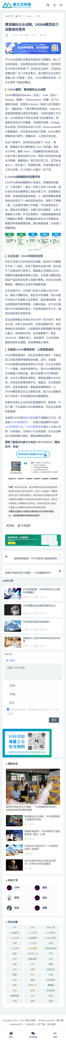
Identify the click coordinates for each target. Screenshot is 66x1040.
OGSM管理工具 (14, 427)
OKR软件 (32, 938)
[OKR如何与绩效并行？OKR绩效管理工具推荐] (14, 850)
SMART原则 (50, 938)
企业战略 (15, 948)
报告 (33, 975)
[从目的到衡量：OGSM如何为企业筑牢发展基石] (12, 593)
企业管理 (33, 948)
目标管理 (51, 980)
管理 (15, 985)
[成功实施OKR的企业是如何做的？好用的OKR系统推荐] (14, 865)
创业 (15, 954)
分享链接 (25, 526)
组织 (15, 991)
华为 (51, 954)
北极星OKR (32, 954)
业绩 (15, 943)
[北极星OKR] (7, 35)
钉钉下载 (41, 1024)
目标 (33, 980)
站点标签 (30, 1024)
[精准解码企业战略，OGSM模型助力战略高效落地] (14, 820)
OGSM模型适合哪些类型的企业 (39, 606)
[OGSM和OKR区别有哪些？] (12, 626)
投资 (15, 975)
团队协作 (33, 959)
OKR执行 (14, 933)
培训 (51, 959)
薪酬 (15, 1001)
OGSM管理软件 (19, 422)
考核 (33, 996)
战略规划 (51, 970)
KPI (14, 927)
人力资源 (33, 943)
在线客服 (33, 1037)
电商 (15, 980)
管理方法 (33, 985)
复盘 (15, 964)
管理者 (51, 985)
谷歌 (51, 1001)
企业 (51, 943)
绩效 (33, 991)
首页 (20, 16)
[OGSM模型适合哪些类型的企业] (12, 610)
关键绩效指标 (51, 948)
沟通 (51, 975)
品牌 (15, 959)
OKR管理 (14, 938)
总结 (15, 970)
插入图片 (10, 661)
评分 (33, 1001)
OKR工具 (51, 927)
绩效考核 (15, 996)
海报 (11, 526)
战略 (33, 970)
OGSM (29, 16)
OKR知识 (51, 933)
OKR (32, 927)
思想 (51, 964)
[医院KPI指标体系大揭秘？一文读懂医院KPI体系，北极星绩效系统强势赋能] (33, 787)
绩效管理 (51, 991)
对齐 (33, 964)
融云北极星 (29, 418)
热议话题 (51, 1024)
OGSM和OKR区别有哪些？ (37, 622)
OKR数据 (32, 933)
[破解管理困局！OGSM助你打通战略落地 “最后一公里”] (14, 835)
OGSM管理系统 (34, 427)
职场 (51, 996)
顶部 (55, 1037)
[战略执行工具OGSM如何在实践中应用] (12, 642)
